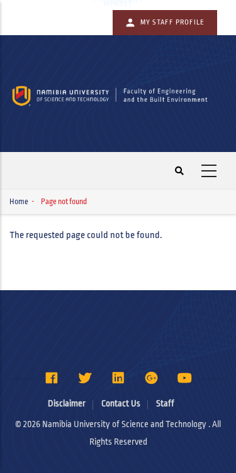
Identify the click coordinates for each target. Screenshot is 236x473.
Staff (165, 403)
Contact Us (120, 403)
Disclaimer (67, 403)
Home (18, 202)
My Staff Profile (172, 22)
